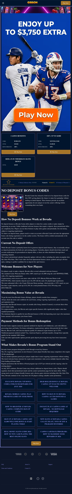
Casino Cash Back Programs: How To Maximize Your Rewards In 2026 (53, 434)
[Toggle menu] (3, 3)
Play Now (65, 3)
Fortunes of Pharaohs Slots (56, 182)
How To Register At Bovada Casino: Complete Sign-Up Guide (18, 409)
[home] (33, 4)
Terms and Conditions (6, 468)
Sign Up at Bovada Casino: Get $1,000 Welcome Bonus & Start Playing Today (18, 421)
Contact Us (27, 468)
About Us (27, 464)
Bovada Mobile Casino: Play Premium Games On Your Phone (18, 395)
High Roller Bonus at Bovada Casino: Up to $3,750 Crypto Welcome (54, 384)
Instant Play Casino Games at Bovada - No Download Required (54, 409)
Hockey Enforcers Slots (18, 182)
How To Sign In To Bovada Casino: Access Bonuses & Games (54, 396)
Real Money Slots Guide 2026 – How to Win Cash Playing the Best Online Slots (18, 434)
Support (50, 464)
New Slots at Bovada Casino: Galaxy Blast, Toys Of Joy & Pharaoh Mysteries (53, 421)
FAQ (2, 464)
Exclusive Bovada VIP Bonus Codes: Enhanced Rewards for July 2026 (18, 384)
